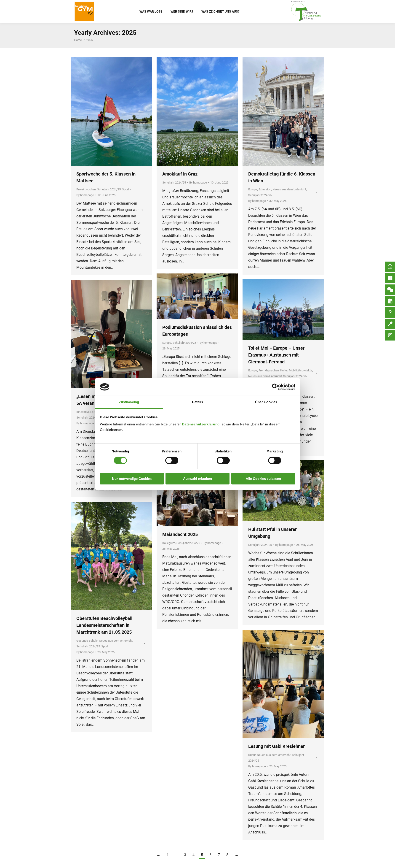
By (85, 195)
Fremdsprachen (269, 370)
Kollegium (168, 543)
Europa (252, 189)
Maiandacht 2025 (180, 534)
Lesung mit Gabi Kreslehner (276, 746)
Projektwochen (86, 189)
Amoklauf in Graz (180, 174)
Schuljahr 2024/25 (109, 189)
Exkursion (265, 189)
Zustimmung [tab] (129, 402)
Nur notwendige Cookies (132, 479)
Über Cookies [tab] (266, 402)
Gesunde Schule (87, 640)
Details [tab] (197, 402)
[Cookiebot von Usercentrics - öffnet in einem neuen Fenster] (275, 387)
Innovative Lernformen (90, 412)
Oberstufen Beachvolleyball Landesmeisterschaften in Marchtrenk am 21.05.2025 (104, 625)
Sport (125, 189)
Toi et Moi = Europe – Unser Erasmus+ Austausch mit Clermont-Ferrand (276, 355)
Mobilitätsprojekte (300, 370)
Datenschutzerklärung (201, 424)
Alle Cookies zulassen (263, 479)
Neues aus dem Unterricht (289, 189)
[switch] (171, 460)
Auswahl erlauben (197, 479)
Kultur (284, 370)
